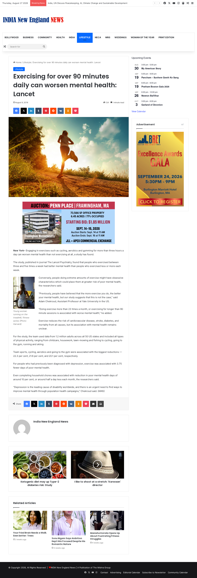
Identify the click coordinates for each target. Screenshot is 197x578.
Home (18, 62)
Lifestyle (84, 37)
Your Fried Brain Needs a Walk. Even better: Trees (30, 534)
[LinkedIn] (31, 111)
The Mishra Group (102, 567)
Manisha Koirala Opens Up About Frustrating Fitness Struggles (105, 536)
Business (28, 37)
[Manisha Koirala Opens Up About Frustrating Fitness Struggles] (107, 520)
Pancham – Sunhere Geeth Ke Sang (160, 77)
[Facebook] (16, 111)
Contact (104, 572)
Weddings (121, 37)
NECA (98, 37)
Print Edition (166, 37)
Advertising (115, 572)
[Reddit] (53, 111)
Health (60, 37)
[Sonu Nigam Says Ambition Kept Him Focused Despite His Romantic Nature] (69, 523)
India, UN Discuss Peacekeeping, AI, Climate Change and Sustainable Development (87, 3)
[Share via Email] (93, 404)
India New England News (50, 421)
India (72, 37)
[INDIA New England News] (33, 19)
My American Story (151, 68)
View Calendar (139, 111)
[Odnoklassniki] (68, 111)
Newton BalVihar (150, 95)
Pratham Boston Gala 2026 (155, 86)
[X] (24, 111)
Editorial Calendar (131, 572)
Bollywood (12, 37)
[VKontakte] (61, 111)
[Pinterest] (46, 111)
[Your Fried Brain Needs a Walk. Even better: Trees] (30, 520)
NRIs (107, 37)
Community (45, 37)
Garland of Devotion (152, 104)
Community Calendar (178, 572)
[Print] (101, 404)
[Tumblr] (38, 111)
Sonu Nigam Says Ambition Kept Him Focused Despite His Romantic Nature (68, 541)
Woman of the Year (142, 37)
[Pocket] (75, 111)
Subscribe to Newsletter (154, 572)
